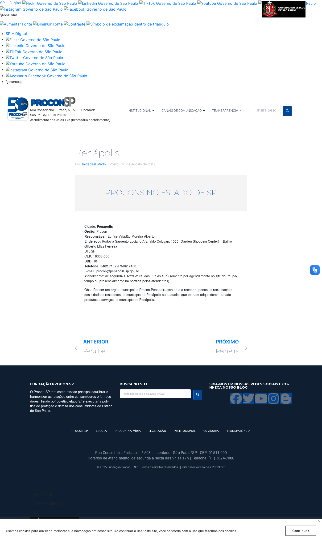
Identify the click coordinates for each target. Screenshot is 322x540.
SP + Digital (10, 2)
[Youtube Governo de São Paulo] (36, 63)
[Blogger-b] (286, 398)
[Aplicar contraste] (74, 23)
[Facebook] (236, 398)
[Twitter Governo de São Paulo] (34, 57)
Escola (101, 431)
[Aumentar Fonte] (16, 23)
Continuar (300, 531)
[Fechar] (319, 521)
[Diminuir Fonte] (48, 23)
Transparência (225, 110)
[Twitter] (248, 398)
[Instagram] (273, 398)
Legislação (157, 431)
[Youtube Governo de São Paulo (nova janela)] (227, 2)
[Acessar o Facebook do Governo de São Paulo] (46, 75)
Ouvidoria (211, 431)
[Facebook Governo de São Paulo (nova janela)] (95, 9)
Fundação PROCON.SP (52, 384)
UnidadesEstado (93, 164)
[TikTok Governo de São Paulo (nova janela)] (167, 2)
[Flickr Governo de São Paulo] (33, 39)
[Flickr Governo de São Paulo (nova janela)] (49, 2)
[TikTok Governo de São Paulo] (34, 51)
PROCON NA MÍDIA (128, 431)
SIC (36, 513)
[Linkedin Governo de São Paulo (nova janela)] (108, 2)
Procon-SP (79, 431)
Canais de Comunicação (181, 110)
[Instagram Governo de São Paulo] (31, 9)
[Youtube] (261, 398)
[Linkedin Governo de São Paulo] (36, 45)
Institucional (139, 110)
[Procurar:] (267, 110)
